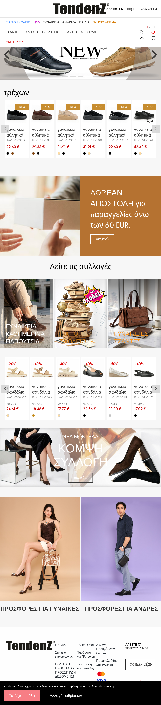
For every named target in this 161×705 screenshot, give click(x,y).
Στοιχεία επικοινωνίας (64, 654)
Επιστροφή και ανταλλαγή (86, 666)
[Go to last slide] (5, 129)
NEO (36, 22)
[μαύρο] (8, 153)
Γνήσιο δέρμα (104, 22)
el (146, 27)
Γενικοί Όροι (85, 645)
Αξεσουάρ (89, 32)
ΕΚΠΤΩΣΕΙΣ (15, 42)
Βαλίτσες (31, 32)
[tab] (65, 76)
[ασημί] (110, 415)
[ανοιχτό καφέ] (33, 415)
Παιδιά (84, 22)
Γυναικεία (51, 22)
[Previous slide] (7, 54)
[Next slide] (153, 54)
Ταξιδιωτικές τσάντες (60, 32)
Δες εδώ (102, 239)
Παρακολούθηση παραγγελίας (108, 663)
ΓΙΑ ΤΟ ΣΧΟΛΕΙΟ (18, 22)
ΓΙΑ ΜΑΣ (61, 645)
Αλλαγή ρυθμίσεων (66, 695)
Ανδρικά (69, 22)
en (153, 27)
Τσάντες (13, 32)
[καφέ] (13, 153)
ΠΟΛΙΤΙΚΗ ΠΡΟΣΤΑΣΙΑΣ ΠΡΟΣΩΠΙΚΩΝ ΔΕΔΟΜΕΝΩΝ (65, 670)
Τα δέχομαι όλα (22, 695)
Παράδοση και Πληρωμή (86, 654)
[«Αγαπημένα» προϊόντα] (152, 32)
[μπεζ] (59, 153)
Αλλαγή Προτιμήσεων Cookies (105, 649)
